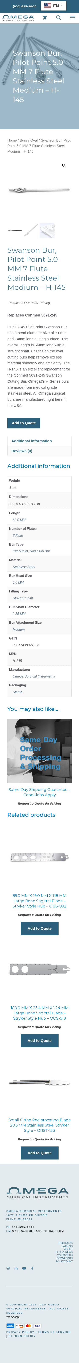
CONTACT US (65, 1255)
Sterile (17, 692)
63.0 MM (19, 520)
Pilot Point (20, 551)
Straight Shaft (23, 598)
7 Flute (18, 535)
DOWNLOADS (64, 1258)
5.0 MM (18, 582)
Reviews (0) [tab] (21, 451)
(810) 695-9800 (24, 6)
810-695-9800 (23, 1227)
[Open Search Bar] (59, 18)
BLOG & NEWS (64, 1252)
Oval (34, 140)
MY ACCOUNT (64, 1261)
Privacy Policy (20, 1332)
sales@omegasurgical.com (38, 1231)
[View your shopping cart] (45, 18)
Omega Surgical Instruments (34, 676)
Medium (19, 629)
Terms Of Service (54, 1332)
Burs (23, 140)
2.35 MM (19, 614)
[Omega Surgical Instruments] (18, 18)
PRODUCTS (66, 1243)
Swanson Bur (40, 551)
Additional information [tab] (31, 441)
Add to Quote (24, 423)
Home (12, 140)
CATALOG (67, 1246)
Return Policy (22, 1336)
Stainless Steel (24, 567)
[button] (64, 165)
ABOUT (68, 1249)
